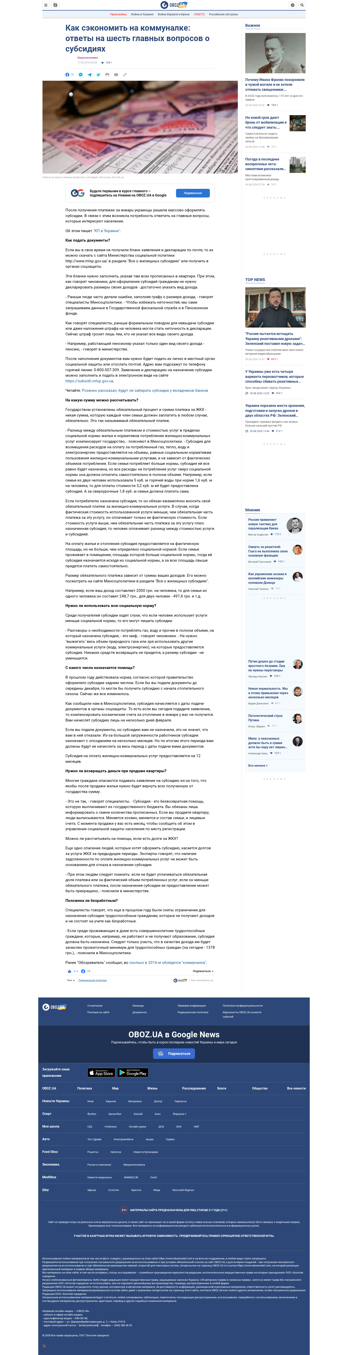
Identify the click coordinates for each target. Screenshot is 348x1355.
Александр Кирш (258, 753)
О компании (95, 1005)
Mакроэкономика (88, 57)
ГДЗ (89, 1126)
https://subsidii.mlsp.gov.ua (89, 381)
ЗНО (178, 1126)
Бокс (158, 1113)
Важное (252, 25)
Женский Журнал (183, 1190)
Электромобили (124, 1139)
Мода (156, 1190)
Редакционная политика (93, 980)
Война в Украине (142, 14)
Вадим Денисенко (258, 703)
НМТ (196, 1126)
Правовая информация (192, 1005)
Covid (153, 1177)
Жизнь (152, 1088)
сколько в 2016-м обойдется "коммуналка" (167, 962)
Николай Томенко (258, 589)
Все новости (296, 1088)
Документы (140, 1012)
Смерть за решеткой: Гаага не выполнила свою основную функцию (268, 551)
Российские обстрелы (223, 14)
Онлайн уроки (137, 1126)
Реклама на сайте (98, 1012)
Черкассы (180, 1101)
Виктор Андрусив (258, 534)
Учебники (111, 1126)
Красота (136, 1190)
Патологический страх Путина (265, 718)
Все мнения (256, 765)
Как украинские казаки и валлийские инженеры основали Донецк (267, 578)
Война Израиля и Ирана (174, 14)
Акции (150, 1139)
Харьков (111, 1101)
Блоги (221, 1088)
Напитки (116, 1151)
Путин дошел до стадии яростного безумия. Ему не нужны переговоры (266, 665)
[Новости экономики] (180, 981)
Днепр (158, 1101)
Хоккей (138, 1113)
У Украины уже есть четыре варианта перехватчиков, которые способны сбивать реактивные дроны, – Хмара (274, 376)
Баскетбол (115, 1113)
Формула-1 (179, 1113)
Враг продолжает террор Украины (268, 387)
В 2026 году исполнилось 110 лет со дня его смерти (274, 97)
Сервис (170, 1139)
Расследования (194, 1088)
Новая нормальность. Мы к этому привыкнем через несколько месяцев (268, 693)
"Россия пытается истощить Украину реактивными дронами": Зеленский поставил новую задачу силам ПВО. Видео (274, 339)
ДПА (161, 1126)
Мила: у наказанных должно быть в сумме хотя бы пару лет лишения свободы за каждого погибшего (268, 743)
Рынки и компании (99, 1164)
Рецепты (92, 1151)
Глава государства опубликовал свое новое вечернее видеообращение (274, 351)
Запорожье (135, 1101)
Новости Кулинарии (146, 1151)
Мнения (252, 509)
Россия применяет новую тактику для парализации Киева (263, 524)
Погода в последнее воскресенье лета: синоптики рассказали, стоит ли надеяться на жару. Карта (264, 164)
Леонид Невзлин (257, 676)
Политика (84, 1088)
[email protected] (88, 1325)
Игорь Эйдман (256, 726)
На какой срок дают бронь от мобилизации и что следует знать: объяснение (266, 122)
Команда (138, 1005)
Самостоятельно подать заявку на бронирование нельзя (261, 137)
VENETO (199, 14)
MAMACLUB (131, 1177)
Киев (90, 1101)
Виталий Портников (259, 561)
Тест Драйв (94, 1139)
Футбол (91, 1113)
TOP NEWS (255, 279)
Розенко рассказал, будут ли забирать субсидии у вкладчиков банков (145, 390)
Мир (115, 1088)
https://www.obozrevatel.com (175, 1258)
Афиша (91, 1190)
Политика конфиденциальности (243, 1005)
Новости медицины (99, 1177)
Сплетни (113, 1190)
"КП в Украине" (106, 230)
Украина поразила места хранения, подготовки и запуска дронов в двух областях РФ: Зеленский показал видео (275, 410)
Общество (260, 1088)
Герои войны (118, 14)
